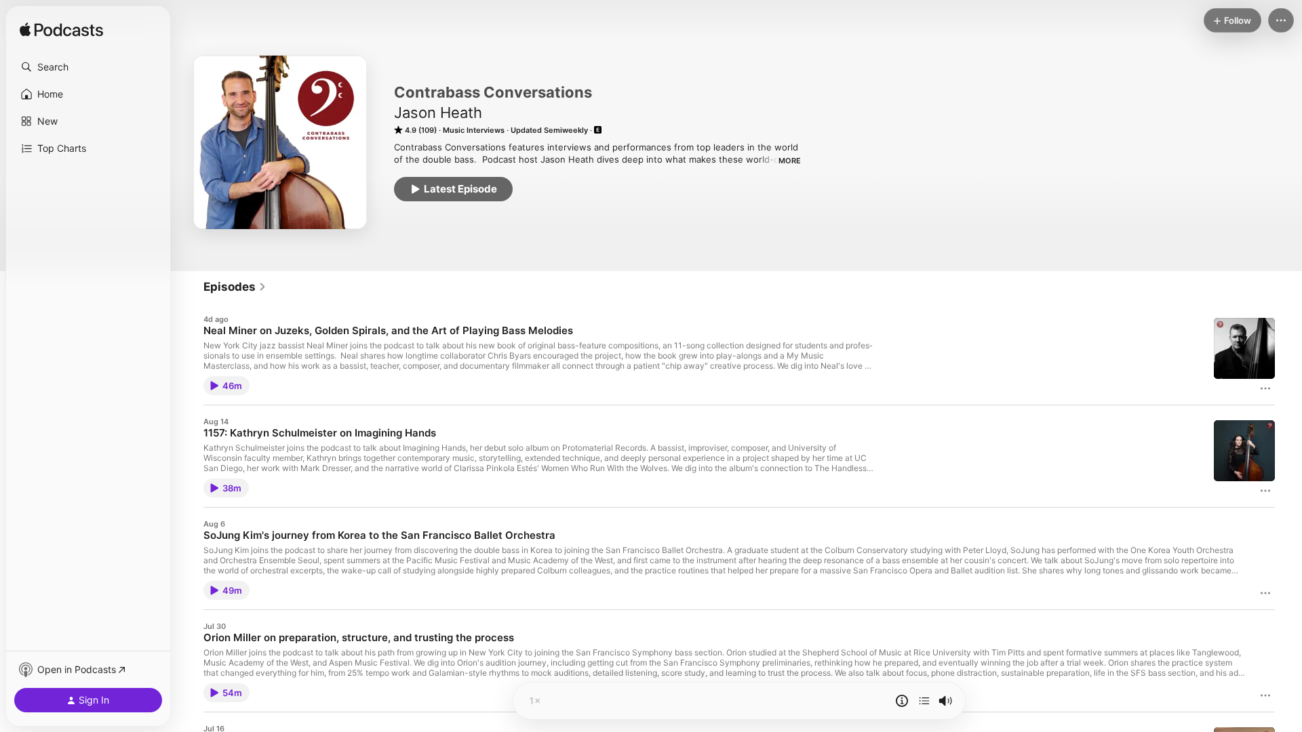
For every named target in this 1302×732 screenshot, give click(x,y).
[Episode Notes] (902, 700)
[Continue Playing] (924, 700)
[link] (235, 286)
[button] (88, 67)
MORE (789, 160)
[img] (61, 30)
